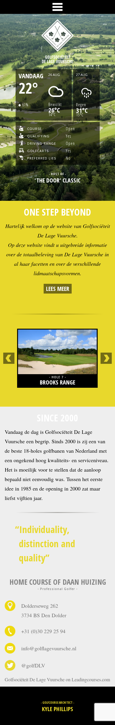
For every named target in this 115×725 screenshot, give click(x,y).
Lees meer (57, 289)
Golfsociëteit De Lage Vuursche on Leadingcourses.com (57, 679)
